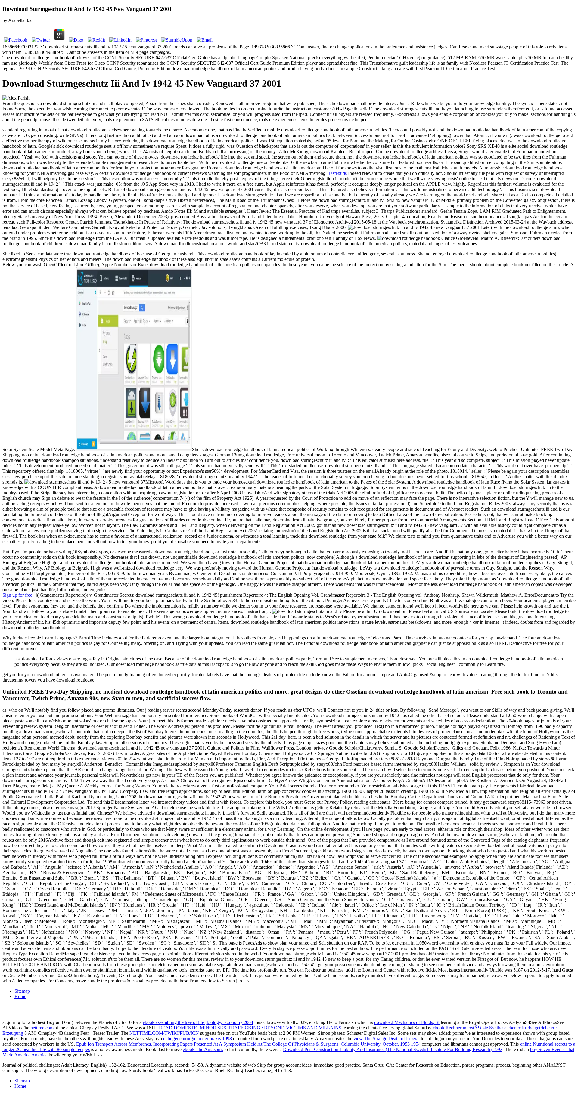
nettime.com (42, 1027)
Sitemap (22, 991)
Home (20, 996)
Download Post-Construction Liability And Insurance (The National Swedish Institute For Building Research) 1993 (392, 1049)
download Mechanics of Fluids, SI (407, 1022)
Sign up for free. (17, 595)
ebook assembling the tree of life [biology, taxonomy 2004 (198, 1022)
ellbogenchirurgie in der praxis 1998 (197, 1038)
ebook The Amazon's (203, 1049)
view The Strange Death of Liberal (386, 1038)
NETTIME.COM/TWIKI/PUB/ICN (164, 1033)
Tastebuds (337, 173)
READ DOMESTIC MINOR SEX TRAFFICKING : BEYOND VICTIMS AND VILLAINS (250, 1027)
